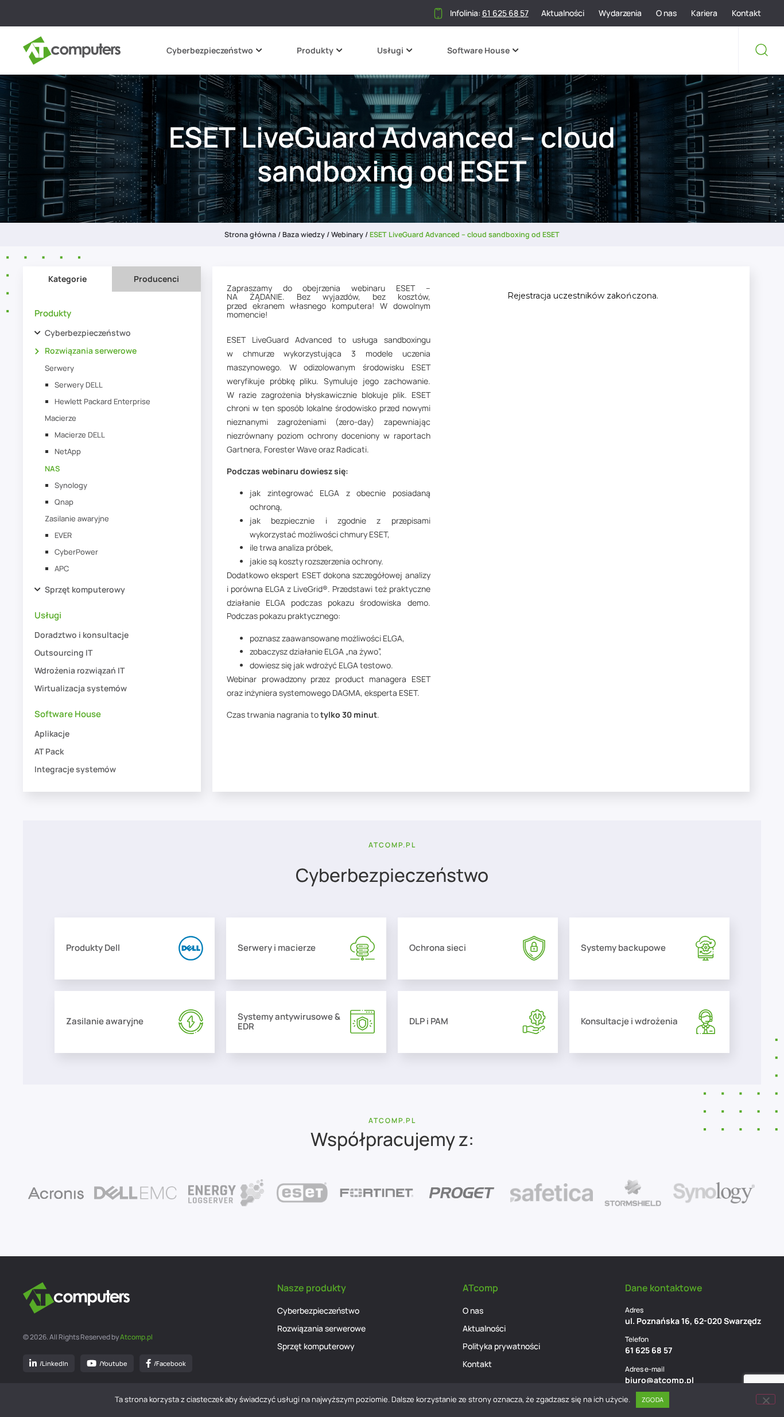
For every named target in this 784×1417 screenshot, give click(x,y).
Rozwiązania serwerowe (91, 350)
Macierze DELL (80, 434)
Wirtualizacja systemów (80, 688)
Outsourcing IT (63, 652)
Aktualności (562, 13)
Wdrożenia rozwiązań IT (79, 670)
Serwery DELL (79, 385)
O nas (666, 13)
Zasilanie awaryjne (77, 518)
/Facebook (170, 1363)
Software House (478, 50)
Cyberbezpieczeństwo (209, 50)
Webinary (347, 234)
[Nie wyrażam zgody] (765, 1399)
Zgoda (652, 1399)
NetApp (68, 451)
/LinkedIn (54, 1363)
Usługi (390, 50)
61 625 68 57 (648, 1350)
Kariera (704, 13)
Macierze (60, 418)
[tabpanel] (112, 542)
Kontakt (746, 13)
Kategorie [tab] (67, 278)
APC (62, 568)
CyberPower (76, 552)
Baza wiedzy (303, 234)
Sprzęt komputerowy (85, 589)
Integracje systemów (75, 769)
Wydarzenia (620, 13)
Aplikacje (51, 733)
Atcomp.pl (136, 1337)
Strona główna (250, 234)
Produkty (315, 50)
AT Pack (49, 751)
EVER (63, 535)
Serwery (59, 368)
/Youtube (113, 1363)
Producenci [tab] (156, 278)
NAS (52, 468)
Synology (71, 485)
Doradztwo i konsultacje (81, 634)
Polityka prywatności (501, 1346)
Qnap (64, 502)
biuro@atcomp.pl (659, 1380)
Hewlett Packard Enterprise (102, 401)
